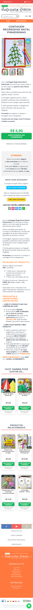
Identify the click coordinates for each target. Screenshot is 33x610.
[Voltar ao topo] (4, 608)
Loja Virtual (16, 567)
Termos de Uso (16, 531)
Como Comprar (16, 535)
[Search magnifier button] (17, 16)
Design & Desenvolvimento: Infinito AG (20, 607)
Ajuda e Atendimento (16, 576)
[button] (27, 16)
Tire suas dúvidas (16, 199)
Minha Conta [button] (7, 2)
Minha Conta (16, 573)
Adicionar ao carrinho (16, 136)
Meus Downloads (16, 575)
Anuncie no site (16, 571)
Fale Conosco (16, 588)
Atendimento (21, 21)
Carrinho (28, 2)
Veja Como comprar (16, 187)
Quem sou (16, 569)
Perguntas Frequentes (16, 540)
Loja (8, 21)
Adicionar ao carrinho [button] (8, 408)
